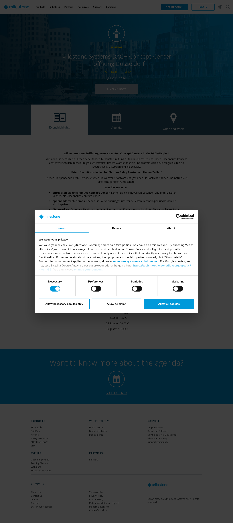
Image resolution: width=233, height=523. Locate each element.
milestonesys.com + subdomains (135, 261)
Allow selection (116, 303)
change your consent (88, 269)
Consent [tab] (61, 228)
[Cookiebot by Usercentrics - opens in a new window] (178, 216)
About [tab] (171, 228)
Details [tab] (116, 228)
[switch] (96, 289)
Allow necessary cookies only (64, 303)
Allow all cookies (169, 303)
